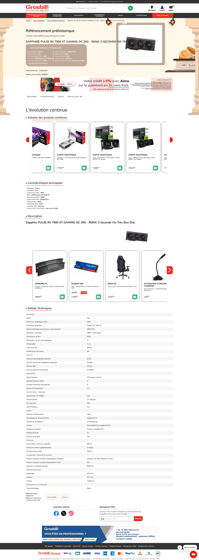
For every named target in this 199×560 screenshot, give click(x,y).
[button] (27, 147)
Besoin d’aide (94, 2)
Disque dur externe (146, 546)
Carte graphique (38, 21)
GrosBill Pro (82, 2)
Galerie (61, 96)
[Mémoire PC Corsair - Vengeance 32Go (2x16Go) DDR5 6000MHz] (50, 276)
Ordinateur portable (63, 546)
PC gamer (49, 546)
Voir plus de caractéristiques (38, 63)
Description (32, 96)
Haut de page (73, 96)
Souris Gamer (88, 546)
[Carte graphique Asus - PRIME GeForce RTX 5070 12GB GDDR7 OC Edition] (143, 147)
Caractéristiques (47, 96)
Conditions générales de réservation (50, 559)
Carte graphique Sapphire (56, 21)
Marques (152, 559)
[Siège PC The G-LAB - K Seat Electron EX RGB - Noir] (122, 276)
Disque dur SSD (129, 546)
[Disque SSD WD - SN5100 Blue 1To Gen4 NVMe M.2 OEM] (86, 276)
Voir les (65, 497)
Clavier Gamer (101, 546)
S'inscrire (138, 519)
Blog (158, 559)
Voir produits (51, 497)
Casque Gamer (115, 546)
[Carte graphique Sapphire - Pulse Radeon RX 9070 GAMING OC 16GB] (36, 147)
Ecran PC (76, 546)
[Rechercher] (130, 8)
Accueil (28, 21)
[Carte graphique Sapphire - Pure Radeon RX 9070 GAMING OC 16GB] (72, 147)
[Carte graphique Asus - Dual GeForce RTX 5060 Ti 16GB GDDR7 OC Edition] (107, 147)
